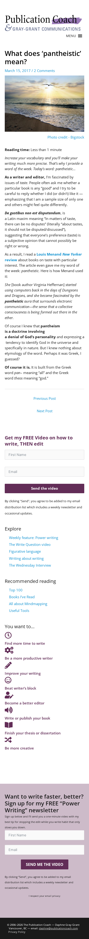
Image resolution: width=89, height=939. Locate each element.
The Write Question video (30, 544)
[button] (71, 36)
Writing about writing (26, 558)
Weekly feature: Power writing (33, 537)
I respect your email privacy (44, 895)
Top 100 (16, 590)
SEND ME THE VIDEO (44, 864)
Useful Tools (19, 610)
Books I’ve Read (22, 596)
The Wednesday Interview (30, 565)
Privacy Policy (16, 932)
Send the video (44, 488)
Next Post (44, 410)
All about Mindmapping (28, 603)
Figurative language (25, 551)
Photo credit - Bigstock (65, 137)
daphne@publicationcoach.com (58, 928)
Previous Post (44, 398)
